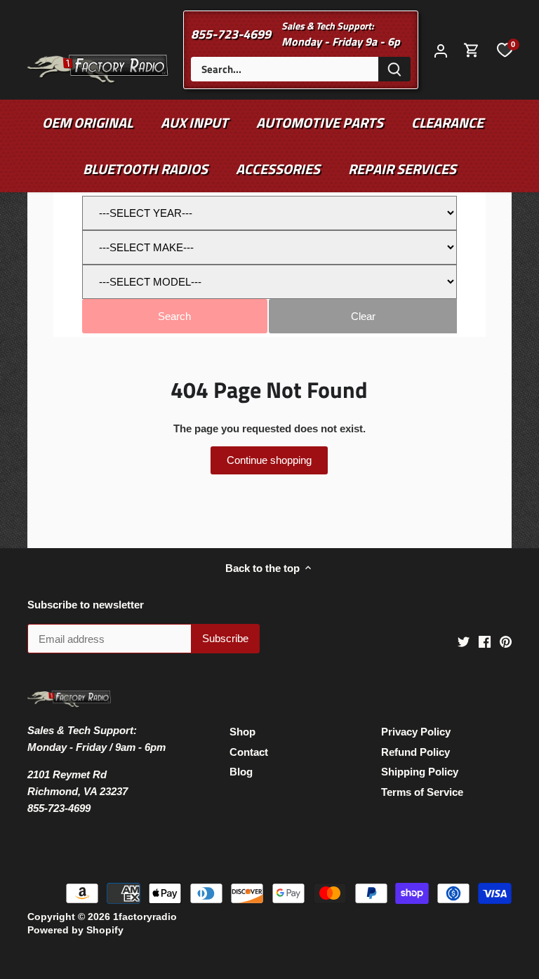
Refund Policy (415, 752)
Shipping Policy (419, 772)
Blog (241, 772)
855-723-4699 (231, 34)
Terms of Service (422, 792)
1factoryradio (145, 917)
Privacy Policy (416, 732)
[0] (505, 50)
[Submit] (394, 69)
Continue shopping (269, 460)
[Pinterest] (506, 641)
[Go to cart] (471, 50)
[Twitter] (464, 641)
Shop (242, 732)
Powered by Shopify (75, 930)
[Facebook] (485, 641)
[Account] (440, 50)
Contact (248, 752)
